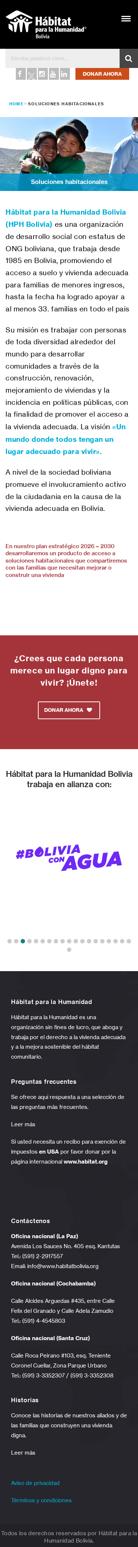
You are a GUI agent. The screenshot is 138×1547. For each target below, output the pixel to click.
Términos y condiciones (41, 1500)
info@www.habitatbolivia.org (63, 1266)
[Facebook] (20, 74)
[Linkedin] (64, 74)
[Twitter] (31, 74)
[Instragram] (42, 74)
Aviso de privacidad (35, 1482)
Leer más (23, 1124)
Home (16, 103)
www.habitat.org (85, 1161)
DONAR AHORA (102, 74)
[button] (9, 941)
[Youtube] (53, 74)
